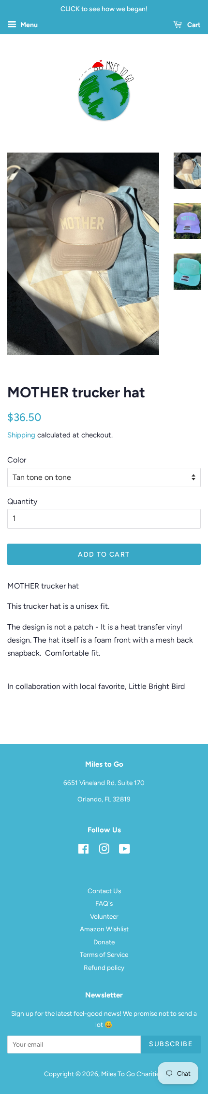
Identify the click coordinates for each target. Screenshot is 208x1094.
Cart (193, 25)
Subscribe (171, 1044)
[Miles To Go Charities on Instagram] (104, 851)
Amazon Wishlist (104, 929)
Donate (104, 942)
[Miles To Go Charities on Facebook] (83, 851)
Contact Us (104, 891)
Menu (28, 25)
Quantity (22, 501)
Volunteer (104, 916)
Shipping (21, 435)
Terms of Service (104, 954)
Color (16, 459)
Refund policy (104, 967)
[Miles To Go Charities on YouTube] (124, 851)
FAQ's (104, 903)
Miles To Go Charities (132, 1074)
